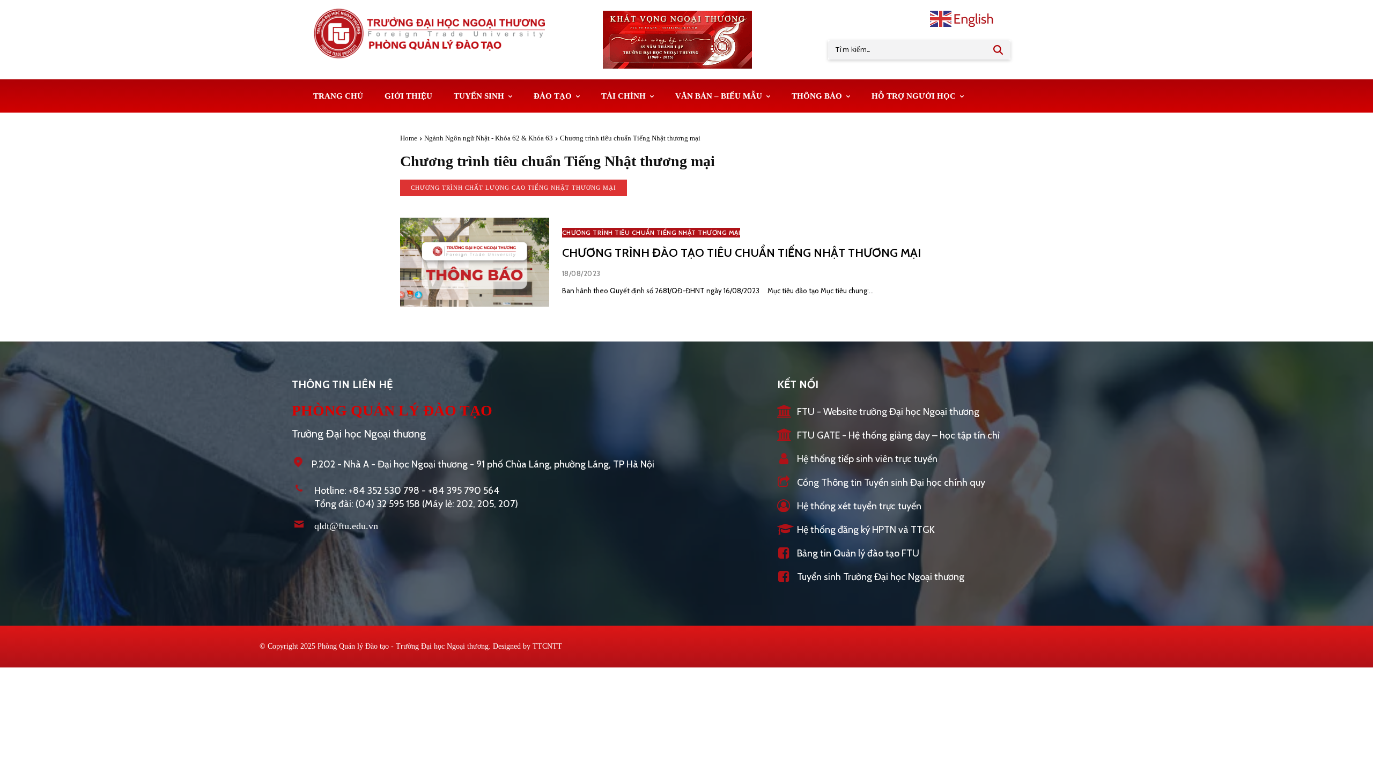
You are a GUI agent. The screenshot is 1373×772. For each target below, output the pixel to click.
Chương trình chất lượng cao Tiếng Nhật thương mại (513, 187)
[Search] (998, 50)
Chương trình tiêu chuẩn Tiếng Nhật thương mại (651, 232)
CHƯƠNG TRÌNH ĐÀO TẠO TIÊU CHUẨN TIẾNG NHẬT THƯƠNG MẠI (741, 253)
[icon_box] (878, 412)
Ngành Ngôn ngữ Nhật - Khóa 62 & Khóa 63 (488, 138)
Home (408, 138)
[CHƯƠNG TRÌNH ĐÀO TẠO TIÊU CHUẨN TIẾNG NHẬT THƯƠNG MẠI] (474, 262)
